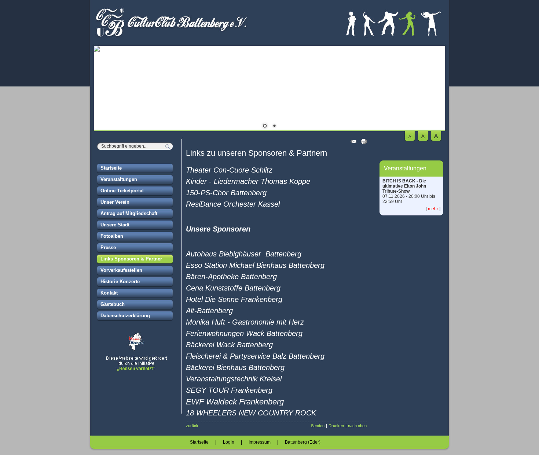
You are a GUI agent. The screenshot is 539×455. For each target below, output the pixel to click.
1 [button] (265, 126)
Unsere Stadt (114, 225)
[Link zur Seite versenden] (353, 142)
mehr (433, 208)
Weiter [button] (434, 89)
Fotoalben (111, 236)
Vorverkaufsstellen (121, 270)
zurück (192, 425)
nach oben (357, 425)
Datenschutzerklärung (125, 315)
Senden (317, 425)
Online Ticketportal (122, 190)
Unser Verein (114, 202)
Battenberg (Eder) (302, 442)
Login (228, 442)
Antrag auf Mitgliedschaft (128, 213)
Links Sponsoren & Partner (131, 259)
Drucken (336, 425)
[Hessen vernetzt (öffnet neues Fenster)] (135, 370)
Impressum (260, 442)
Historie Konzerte (120, 281)
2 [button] (274, 126)
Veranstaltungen (118, 179)
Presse (108, 247)
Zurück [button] (104, 89)
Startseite (111, 168)
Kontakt (109, 293)
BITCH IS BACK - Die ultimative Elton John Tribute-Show (404, 186)
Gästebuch (112, 304)
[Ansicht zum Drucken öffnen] (364, 142)
